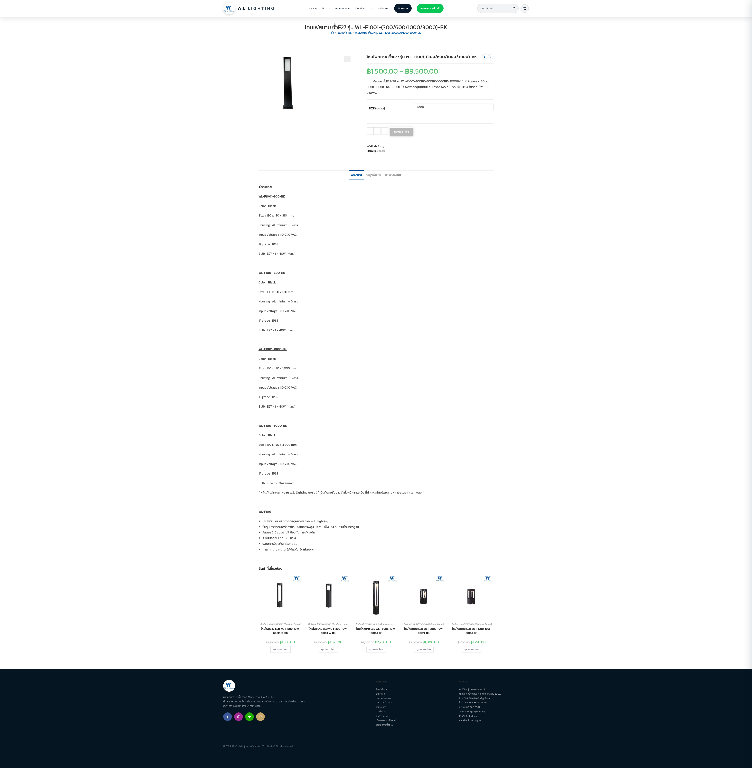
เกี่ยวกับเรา (360, 8)
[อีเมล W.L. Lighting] (260, 716)
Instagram (476, 720)
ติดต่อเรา (403, 8)
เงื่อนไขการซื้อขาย (384, 725)
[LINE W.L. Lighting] (249, 716)
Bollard (381, 151)
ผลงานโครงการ (383, 698)
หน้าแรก (313, 8)
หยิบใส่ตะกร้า (401, 132)
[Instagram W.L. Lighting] (238, 716)
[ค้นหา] (514, 8)
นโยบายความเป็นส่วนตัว (387, 720)
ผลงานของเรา (342, 8)
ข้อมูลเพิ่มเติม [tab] (373, 175)
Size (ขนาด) (377, 108)
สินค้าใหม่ (380, 694)
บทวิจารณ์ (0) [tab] (393, 175)
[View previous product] (484, 57)
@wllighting (471, 716)
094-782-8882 (471, 703)
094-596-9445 (471, 698)
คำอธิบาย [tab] (356, 175)
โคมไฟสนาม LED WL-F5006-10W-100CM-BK (376, 631)
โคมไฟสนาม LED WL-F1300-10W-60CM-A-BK (328, 631)
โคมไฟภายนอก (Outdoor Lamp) (285, 624)
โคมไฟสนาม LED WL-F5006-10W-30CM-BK (424, 631)
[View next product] (491, 57)
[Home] (332, 33)
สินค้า (326, 8)
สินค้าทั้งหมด (382, 689)
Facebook (464, 720)
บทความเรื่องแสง (380, 8)
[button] (347, 59)
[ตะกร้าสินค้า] (525, 8)
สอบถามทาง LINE (430, 8)
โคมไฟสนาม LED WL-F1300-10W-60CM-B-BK (280, 631)
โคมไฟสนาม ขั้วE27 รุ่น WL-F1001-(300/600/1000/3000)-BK (388, 33)
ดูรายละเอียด (280, 649)
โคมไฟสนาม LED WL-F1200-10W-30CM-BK (471, 631)
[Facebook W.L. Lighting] (227, 716)
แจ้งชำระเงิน (382, 716)
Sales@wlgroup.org (475, 712)
